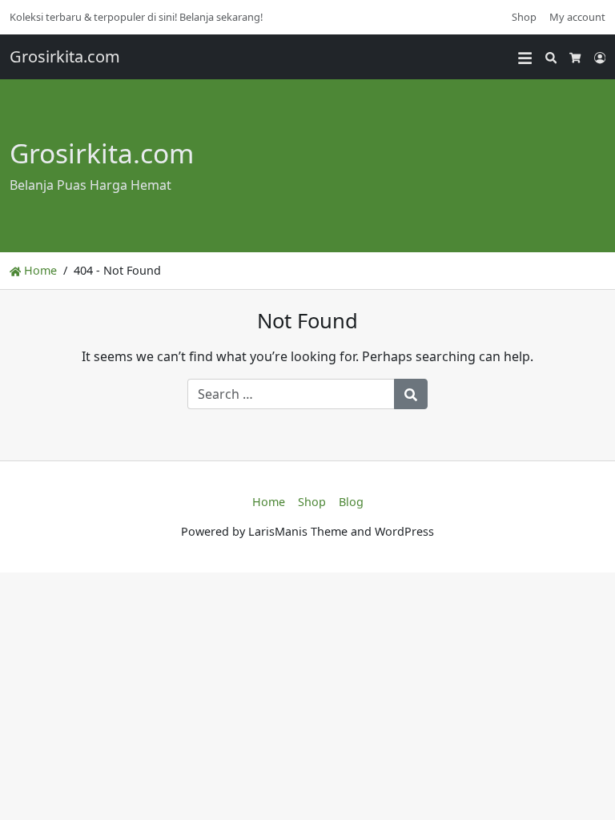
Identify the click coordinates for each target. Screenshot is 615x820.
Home (39, 270)
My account (577, 17)
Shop (524, 17)
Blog (351, 501)
